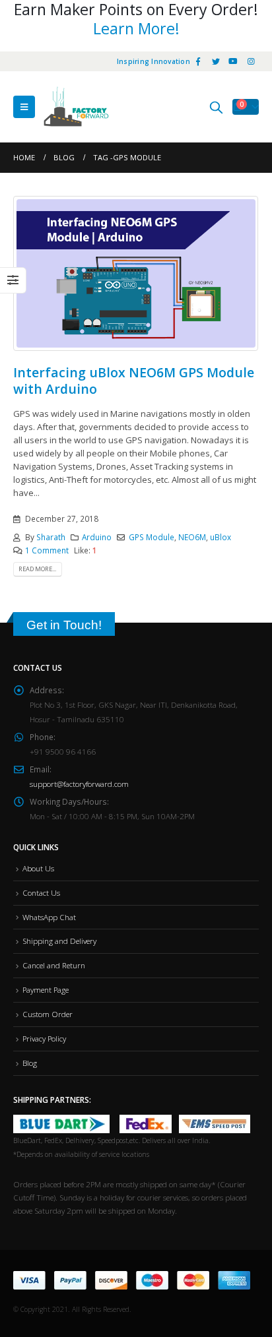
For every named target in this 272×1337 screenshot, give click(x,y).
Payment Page (45, 989)
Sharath (50, 537)
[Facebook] (198, 61)
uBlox (220, 537)
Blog (29, 1062)
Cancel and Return (53, 965)
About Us (38, 868)
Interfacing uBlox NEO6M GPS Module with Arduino (133, 380)
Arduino (97, 537)
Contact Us (41, 892)
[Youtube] (233, 61)
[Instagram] (251, 61)
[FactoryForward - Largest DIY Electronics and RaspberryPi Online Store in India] (76, 106)
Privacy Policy (44, 1038)
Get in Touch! (64, 625)
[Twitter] (216, 61)
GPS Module (151, 537)
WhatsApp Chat (49, 917)
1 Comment (47, 550)
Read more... (37, 569)
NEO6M (192, 537)
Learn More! (136, 28)
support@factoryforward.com (79, 783)
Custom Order (47, 1014)
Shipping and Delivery (59, 940)
